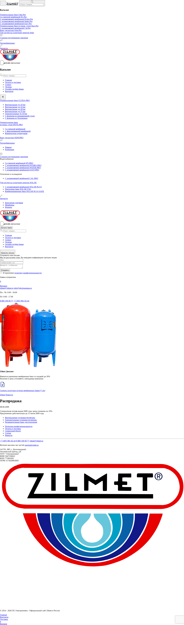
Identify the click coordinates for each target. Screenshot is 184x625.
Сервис (8, 85)
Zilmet (2, 395)
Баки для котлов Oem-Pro (11, 30)
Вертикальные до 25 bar (15, 111)
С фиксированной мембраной (18, 131)
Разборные (9, 149)
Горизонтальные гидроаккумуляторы (21, 420)
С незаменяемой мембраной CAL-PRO (21, 178)
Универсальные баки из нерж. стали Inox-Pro (19, 26)
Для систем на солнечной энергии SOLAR (18, 183)
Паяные (8, 147)
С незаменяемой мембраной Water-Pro (16, 21)
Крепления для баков (14, 203)
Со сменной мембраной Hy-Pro (13, 17)
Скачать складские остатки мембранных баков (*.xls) (22, 390)
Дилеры (8, 87)
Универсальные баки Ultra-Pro (13, 15)
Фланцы (8, 207)
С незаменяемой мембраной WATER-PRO (23, 168)
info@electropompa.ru (23, 288)
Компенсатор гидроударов (16, 133)
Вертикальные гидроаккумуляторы (20, 418)
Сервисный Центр (13, 431)
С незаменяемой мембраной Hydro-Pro (16, 19)
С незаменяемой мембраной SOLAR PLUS (23, 187)
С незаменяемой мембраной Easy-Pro (16, 24)
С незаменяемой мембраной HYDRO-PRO (23, 165)
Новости (9, 395)
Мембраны (9, 205)
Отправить (5, 270)
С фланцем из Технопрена (16, 118)
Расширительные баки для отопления (21, 422)
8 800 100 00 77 (6, 301)
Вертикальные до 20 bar (15, 109)
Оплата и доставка (13, 82)
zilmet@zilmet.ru (7, 288)
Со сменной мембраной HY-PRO (19, 163)
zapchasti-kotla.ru (32, 445)
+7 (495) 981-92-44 (21, 301)
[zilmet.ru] (13, 4)
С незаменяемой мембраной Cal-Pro (15, 28)
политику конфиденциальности (28, 273)
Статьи (8, 433)
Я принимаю (22, 273)
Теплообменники (7, 43)
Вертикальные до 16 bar (15, 107)
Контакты (9, 91)
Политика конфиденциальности (18, 426)
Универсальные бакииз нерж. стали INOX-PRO (11, 123)
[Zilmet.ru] (10, 225)
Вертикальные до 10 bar (15, 105)
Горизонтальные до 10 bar (16, 114)
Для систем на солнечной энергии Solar (17, 33)
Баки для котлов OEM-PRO (11, 138)
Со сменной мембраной (15, 129)
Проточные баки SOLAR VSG (18, 189)
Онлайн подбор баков (14, 89)
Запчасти (4, 48)
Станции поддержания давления (14, 38)
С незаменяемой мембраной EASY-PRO (22, 170)
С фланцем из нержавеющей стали (20, 116)
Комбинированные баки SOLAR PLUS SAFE (24, 191)
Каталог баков (6, 228)
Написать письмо (7, 253)
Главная (8, 80)
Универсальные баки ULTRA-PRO (15, 100)
